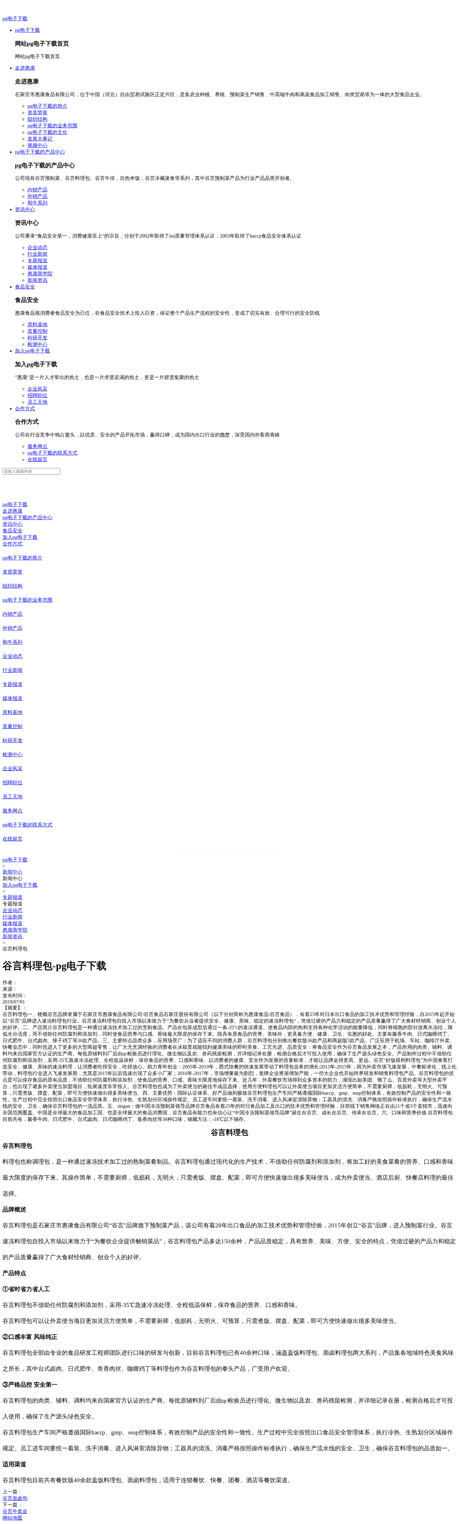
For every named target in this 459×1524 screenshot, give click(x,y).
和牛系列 (37, 202)
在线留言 (37, 459)
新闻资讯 (37, 280)
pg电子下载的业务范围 (52, 125)
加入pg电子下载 (32, 350)
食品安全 (25, 286)
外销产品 (37, 196)
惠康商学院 (39, 273)
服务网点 (37, 446)
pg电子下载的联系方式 (52, 453)
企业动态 (37, 247)
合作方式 (25, 408)
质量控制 (37, 331)
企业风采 (37, 389)
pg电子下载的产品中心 (40, 152)
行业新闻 (37, 254)
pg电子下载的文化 (47, 132)
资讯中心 (25, 209)
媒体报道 (37, 267)
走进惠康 (25, 68)
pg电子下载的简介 (47, 106)
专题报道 (37, 260)
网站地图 (12, 1518)
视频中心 (37, 145)
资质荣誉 (37, 112)
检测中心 (37, 344)
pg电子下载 (14, 18)
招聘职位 (37, 395)
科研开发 (37, 337)
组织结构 (37, 119)
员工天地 (37, 402)
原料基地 (37, 324)
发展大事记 (39, 138)
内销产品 (37, 189)
